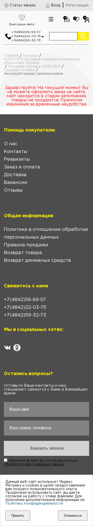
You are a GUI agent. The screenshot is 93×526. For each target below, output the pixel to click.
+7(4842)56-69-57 (26, 32)
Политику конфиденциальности (34, 503)
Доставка (15, 175)
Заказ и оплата (22, 167)
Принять (17, 515)
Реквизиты (17, 159)
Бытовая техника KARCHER (34, 66)
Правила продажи (26, 245)
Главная (11, 55)
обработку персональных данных (34, 464)
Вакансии (15, 183)
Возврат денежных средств (37, 260)
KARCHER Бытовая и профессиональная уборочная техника (42, 61)
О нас (11, 144)
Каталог (30, 55)
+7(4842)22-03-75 (26, 36)
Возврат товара (23, 253)
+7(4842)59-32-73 (26, 40)
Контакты (15, 152)
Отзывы (13, 190)
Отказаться (73, 515)
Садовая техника (19, 70)
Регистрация (77, 5)
